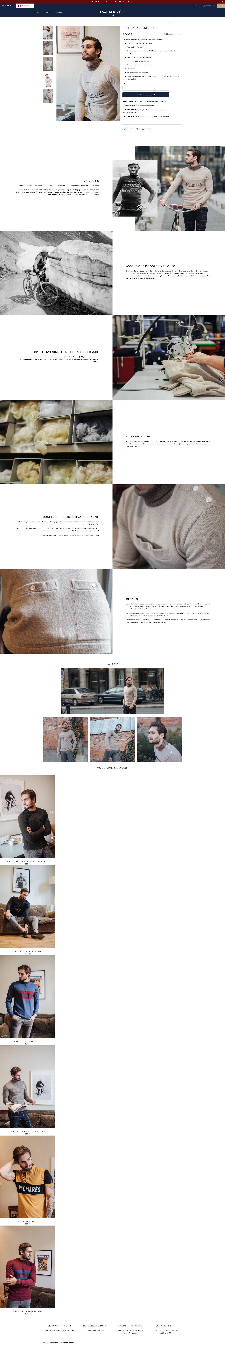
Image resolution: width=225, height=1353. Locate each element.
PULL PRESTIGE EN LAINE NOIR (27, 906)
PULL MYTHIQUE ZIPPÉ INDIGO (27, 996)
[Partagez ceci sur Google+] (143, 129)
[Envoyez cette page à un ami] (149, 129)
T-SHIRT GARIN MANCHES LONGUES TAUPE (27, 1086)
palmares (54, 1343)
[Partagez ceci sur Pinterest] (137, 129)
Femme (47, 12)
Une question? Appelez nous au (148, 116)
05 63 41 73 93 (8, 6)
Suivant (178, 22)
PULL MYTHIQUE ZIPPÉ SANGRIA (27, 1267)
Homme (36, 12)
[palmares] (112, 12)
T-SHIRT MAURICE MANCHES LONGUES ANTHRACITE (27, 816)
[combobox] (25, 6)
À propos (58, 12)
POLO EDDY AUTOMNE (27, 1177)
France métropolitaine (148, 106)
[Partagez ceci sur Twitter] (124, 129)
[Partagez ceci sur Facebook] (131, 129)
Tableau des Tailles (172, 34)
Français (26, 6)
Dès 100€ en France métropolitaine (152, 101)
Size (124, 84)
